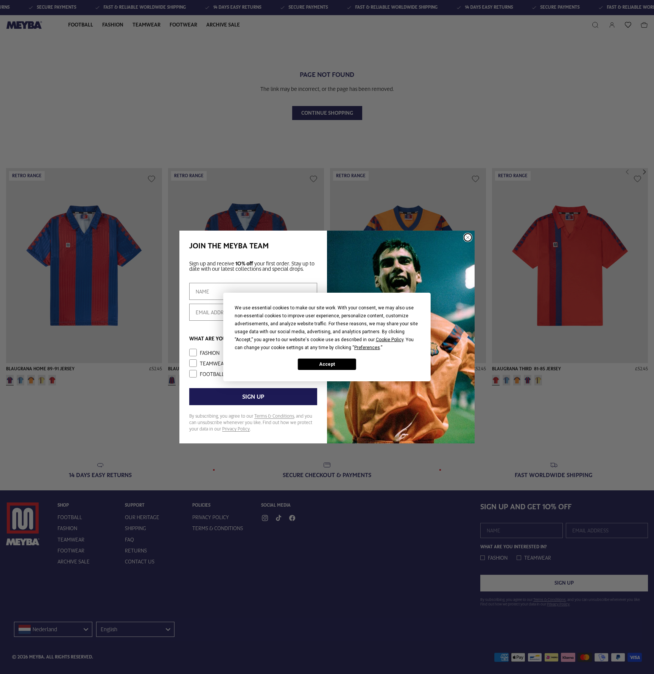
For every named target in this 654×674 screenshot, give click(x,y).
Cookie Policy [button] (389, 339)
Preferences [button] (367, 347)
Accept (327, 364)
